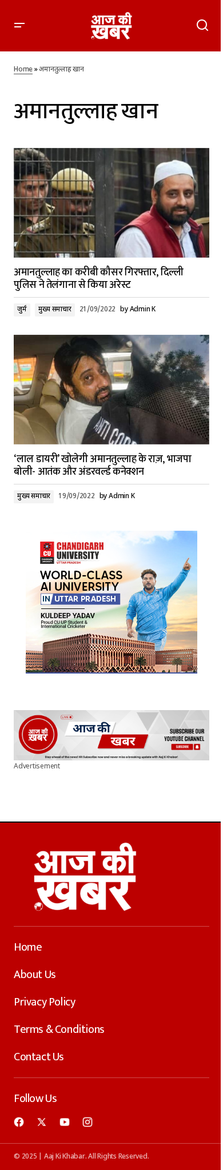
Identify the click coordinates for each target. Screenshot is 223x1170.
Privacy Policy (44, 1002)
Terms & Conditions (59, 1029)
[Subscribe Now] (111, 735)
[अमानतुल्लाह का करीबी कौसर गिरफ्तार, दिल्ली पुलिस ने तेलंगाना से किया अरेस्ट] (111, 203)
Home (23, 69)
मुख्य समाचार (54, 309)
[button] (19, 25)
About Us (35, 974)
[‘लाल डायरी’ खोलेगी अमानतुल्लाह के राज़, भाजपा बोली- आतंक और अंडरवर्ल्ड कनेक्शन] (111, 389)
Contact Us (39, 1057)
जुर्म (22, 309)
